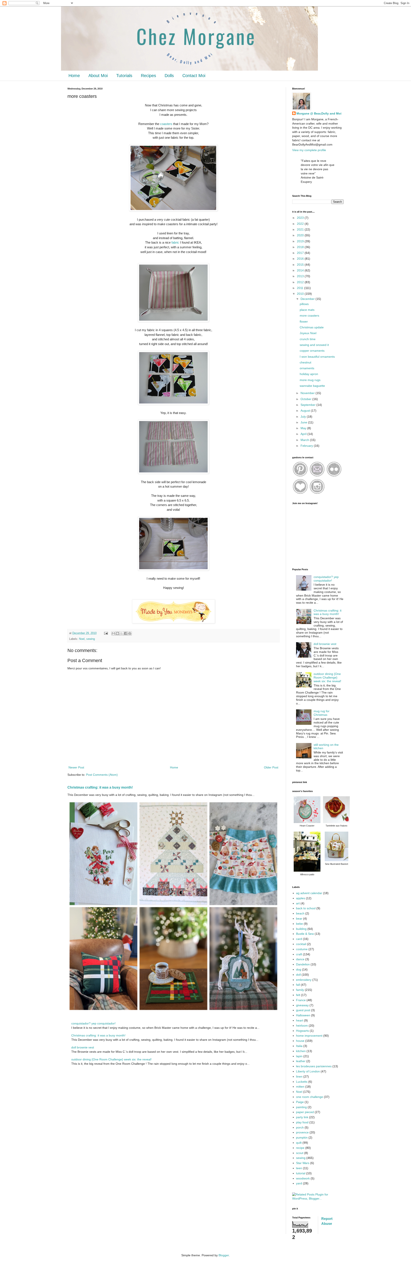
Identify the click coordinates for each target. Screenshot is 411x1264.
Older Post (271, 767)
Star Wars (302, 1163)
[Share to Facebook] (126, 633)
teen (299, 1168)
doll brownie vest (82, 1047)
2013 (301, 276)
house (300, 1040)
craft (299, 954)
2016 (301, 258)
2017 (301, 253)
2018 (301, 247)
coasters (166, 124)
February (307, 445)
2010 (301, 293)
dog (298, 969)
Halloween (303, 1015)
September (308, 404)
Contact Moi (193, 75)
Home (74, 75)
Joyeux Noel (308, 333)
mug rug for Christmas (321, 712)
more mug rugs (310, 380)
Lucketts (301, 1081)
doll (298, 974)
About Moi (98, 75)
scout (299, 1153)
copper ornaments (312, 350)
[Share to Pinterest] (130, 633)
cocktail (301, 944)
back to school (306, 908)
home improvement (309, 1035)
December (308, 299)
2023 (301, 217)
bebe (299, 923)
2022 (301, 223)
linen (299, 1076)
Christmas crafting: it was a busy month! (100, 787)
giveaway (302, 1005)
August (306, 410)
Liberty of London (308, 1071)
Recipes (148, 75)
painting (301, 1107)
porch (300, 1127)
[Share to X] (121, 633)
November (308, 393)
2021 (301, 229)
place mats (307, 309)
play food (302, 1122)
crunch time (308, 339)
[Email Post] (106, 633)
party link (302, 1117)
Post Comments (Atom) (102, 774)
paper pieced (305, 1112)
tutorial (300, 1173)
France (301, 1000)
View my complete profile (309, 150)
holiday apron (309, 374)
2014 (301, 270)
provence (302, 1132)
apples (300, 898)
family (300, 990)
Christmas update (312, 327)
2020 (301, 235)
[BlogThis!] (117, 633)
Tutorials (124, 75)
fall (298, 984)
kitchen (301, 1051)
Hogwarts (302, 1030)
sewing (90, 638)
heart (299, 1020)
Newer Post (76, 767)
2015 (301, 264)
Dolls (169, 75)
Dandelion (303, 964)
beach (300, 913)
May (304, 428)
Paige (300, 1102)
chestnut (305, 362)
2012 (301, 282)
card (299, 939)
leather (300, 1061)
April (304, 434)
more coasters (309, 315)
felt (298, 995)
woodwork (303, 1178)
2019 (301, 241)
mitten (300, 1086)
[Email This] (113, 633)
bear (299, 918)
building (301, 929)
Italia (299, 1046)
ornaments (307, 368)
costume (302, 949)
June (304, 422)
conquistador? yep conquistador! (93, 1023)
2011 (300, 288)
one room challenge (309, 1097)
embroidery (303, 979)
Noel (82, 638)
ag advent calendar (309, 893)
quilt (299, 1142)
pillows (304, 304)
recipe (300, 1147)
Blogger (224, 1255)
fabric (175, 242)
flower (304, 321)
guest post (303, 1010)
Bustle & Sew (305, 933)
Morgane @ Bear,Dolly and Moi (318, 113)
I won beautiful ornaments (317, 356)
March (305, 440)
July (304, 416)
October (306, 399)
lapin (299, 1056)
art (298, 903)
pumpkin (302, 1137)
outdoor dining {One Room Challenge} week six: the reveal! (111, 1059)
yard (299, 1183)
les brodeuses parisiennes (314, 1066)
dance (300, 959)
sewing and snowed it (314, 345)
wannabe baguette (312, 385)
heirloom (302, 1025)
